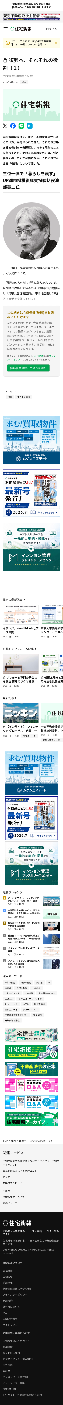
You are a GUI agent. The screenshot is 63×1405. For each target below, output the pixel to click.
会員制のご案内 (11, 1353)
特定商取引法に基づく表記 (17, 1288)
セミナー (8, 1177)
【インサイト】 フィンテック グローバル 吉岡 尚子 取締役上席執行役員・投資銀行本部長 (20, 732)
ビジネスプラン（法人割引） (19, 1359)
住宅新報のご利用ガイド (16, 1340)
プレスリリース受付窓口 (16, 1377)
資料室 (6, 1371)
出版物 (6, 1191)
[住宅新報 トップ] (20, 29)
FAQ (5, 1312)
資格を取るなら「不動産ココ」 (20, 1170)
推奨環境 (8, 1347)
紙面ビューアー (11, 1203)
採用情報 (8, 1282)
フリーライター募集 (14, 1383)
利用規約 (38, 355)
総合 (13, 1140)
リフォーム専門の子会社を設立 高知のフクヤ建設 (20, 679)
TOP (5, 1140)
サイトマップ (10, 1324)
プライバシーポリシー (15, 1294)
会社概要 (8, 1270)
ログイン (51, 29)
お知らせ (8, 1276)
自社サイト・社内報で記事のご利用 (22, 1395)
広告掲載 (8, 1365)
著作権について (11, 1306)
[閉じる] (56, 42)
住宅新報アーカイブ (14, 1197)
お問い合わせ (10, 1318)
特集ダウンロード (12, 1183)
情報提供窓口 (10, 1388)
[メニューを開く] (5, 29)
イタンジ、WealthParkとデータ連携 (21, 630)
